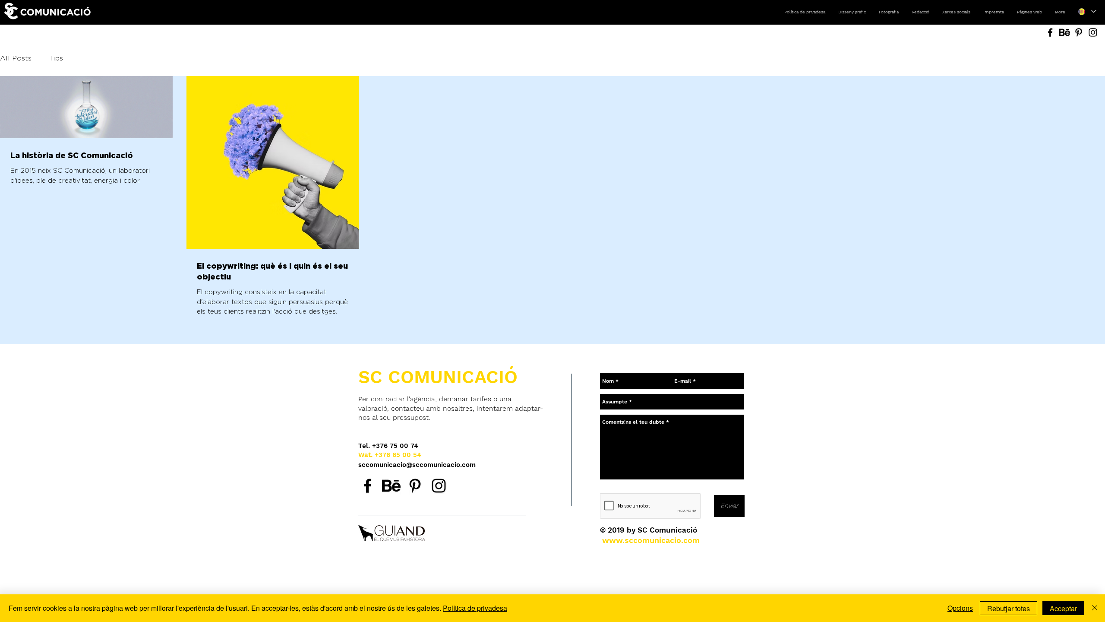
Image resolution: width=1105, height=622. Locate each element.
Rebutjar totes (1008, 608)
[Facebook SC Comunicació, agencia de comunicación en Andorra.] (367, 485)
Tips (56, 58)
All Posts (16, 58)
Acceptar (1063, 608)
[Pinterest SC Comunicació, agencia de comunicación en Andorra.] (415, 485)
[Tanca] (1094, 608)
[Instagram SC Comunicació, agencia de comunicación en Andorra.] (438, 485)
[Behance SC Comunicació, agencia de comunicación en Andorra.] (391, 485)
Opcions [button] (960, 608)
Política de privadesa (475, 608)
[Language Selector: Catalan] (1087, 11)
